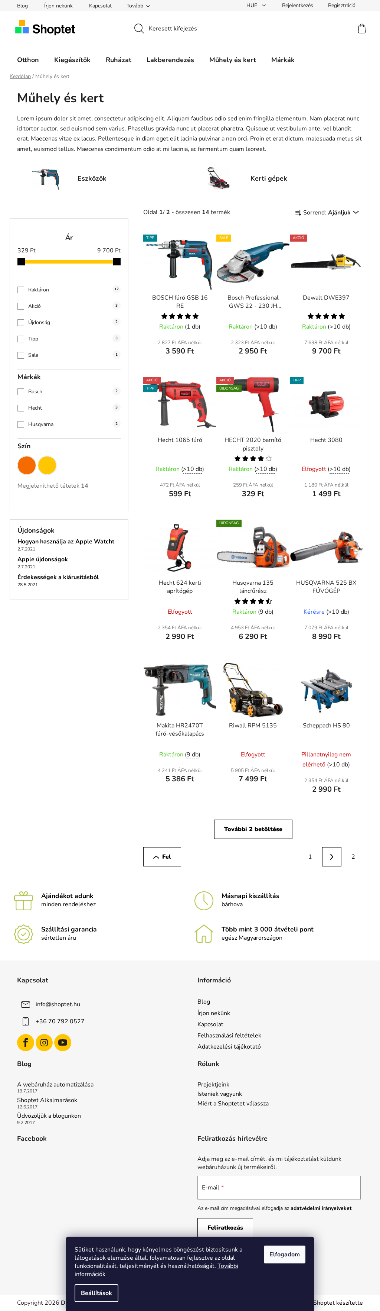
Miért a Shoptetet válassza (233, 1104)
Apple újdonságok (42, 559)
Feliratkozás (225, 1228)
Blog (22, 5)
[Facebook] (25, 1042)
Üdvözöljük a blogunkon (49, 1116)
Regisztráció (342, 5)
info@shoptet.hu (58, 1004)
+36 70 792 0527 (60, 1021)
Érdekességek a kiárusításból (58, 577)
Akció (73, 306)
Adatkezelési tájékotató (229, 1047)
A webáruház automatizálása (55, 1085)
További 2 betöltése (253, 829)
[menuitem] (28, 59)
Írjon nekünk (58, 5)
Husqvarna (73, 424)
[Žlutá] (47, 463)
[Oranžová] (26, 463)
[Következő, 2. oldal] (331, 856)
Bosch (73, 391)
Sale (73, 355)
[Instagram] (44, 1042)
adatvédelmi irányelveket (321, 1208)
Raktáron (73, 289)
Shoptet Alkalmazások (47, 1100)
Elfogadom (284, 1254)
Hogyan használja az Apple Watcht (65, 542)
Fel (166, 857)
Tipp (73, 338)
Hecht (73, 407)
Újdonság (73, 322)
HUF (252, 5)
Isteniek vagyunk (219, 1094)
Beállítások (96, 1293)
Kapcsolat (100, 5)
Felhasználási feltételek (229, 1035)
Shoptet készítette (338, 1303)
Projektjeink (213, 1085)
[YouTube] (62, 1042)
